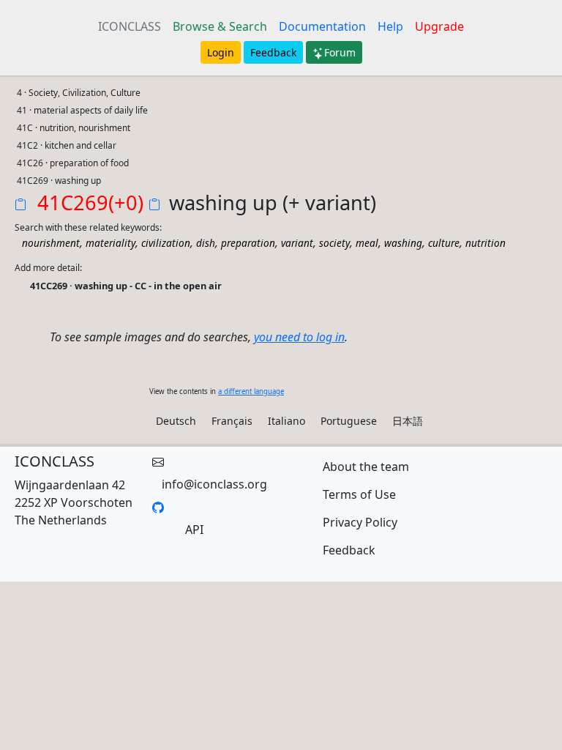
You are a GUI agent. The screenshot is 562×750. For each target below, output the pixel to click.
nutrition (485, 243)
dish (205, 243)
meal (367, 243)
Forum (340, 52)
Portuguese (349, 421)
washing (403, 243)
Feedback (273, 52)
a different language (251, 391)
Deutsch (176, 421)
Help (390, 26)
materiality (110, 243)
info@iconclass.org (214, 484)
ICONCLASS (129, 26)
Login (220, 52)
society (334, 243)
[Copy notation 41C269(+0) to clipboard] (23, 206)
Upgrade (439, 26)
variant (297, 243)
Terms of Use (359, 494)
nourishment (51, 243)
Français (231, 421)
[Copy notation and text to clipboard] (157, 206)
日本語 (407, 421)
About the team (366, 466)
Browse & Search (220, 26)
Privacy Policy (360, 522)
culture (444, 243)
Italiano (286, 421)
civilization (165, 243)
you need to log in (299, 337)
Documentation (322, 26)
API (194, 529)
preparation (248, 243)
